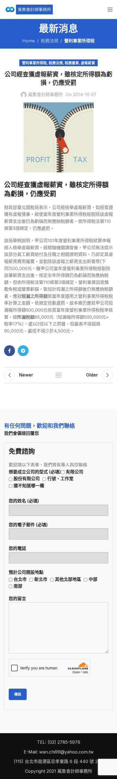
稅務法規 (49, 40)
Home (28, 40)
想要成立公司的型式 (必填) (46, 478)
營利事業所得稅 (79, 40)
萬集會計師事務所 (45, 94)
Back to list (58, 375)
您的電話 (17, 548)
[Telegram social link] (23, 350)
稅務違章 (72, 63)
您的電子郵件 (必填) (28, 524)
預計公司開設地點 (53, 579)
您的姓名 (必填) (24, 500)
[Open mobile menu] (110, 9)
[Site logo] (28, 9)
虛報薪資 (88, 63)
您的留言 (17, 598)
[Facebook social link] (9, 350)
